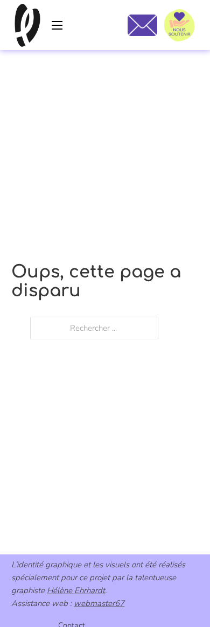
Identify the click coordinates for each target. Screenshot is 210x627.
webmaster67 (99, 603)
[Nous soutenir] (179, 25)
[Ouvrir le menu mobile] (57, 25)
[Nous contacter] (142, 25)
